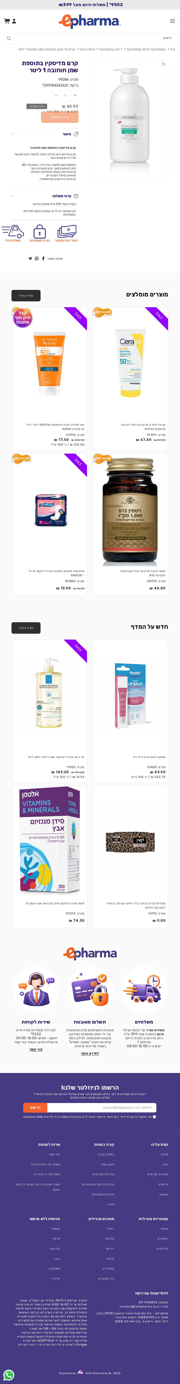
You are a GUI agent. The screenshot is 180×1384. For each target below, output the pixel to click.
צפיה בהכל (26, 295)
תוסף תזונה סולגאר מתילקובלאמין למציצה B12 (143, 573)
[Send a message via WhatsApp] (8, 1375)
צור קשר (54, 1154)
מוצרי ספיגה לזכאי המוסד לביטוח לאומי (38, 1187)
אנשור (164, 1228)
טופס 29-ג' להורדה (47, 1174)
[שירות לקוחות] (36, 989)
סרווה (110, 1258)
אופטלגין (54, 1268)
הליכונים (162, 1248)
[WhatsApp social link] (37, 259)
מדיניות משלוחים (103, 1194)
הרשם (35, 1108)
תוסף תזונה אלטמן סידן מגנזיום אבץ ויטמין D (55, 903)
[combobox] (90, 38)
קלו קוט (55, 1248)
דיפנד (110, 1228)
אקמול (56, 1228)
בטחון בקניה (106, 1154)
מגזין (111, 1204)
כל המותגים (106, 1278)
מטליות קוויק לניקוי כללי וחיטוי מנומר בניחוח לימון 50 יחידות (136, 906)
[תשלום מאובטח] (90, 989)
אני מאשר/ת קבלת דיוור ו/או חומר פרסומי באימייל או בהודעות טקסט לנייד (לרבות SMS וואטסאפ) (87, 1117)
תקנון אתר (107, 1164)
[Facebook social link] (43, 259)
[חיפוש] (9, 38)
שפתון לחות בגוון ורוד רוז (149, 757)
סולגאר (109, 1238)
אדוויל (56, 1278)
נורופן (56, 1238)
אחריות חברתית (157, 1174)
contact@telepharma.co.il (139, 1306)
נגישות (163, 1194)
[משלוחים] (144, 989)
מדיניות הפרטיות (103, 1174)
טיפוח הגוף (87, 49)
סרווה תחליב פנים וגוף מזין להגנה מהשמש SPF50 (143, 427)
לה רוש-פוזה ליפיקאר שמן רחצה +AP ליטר (56, 757)
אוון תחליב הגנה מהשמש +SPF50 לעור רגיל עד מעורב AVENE (55, 427)
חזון (165, 1164)
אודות (164, 1154)
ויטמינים (163, 1238)
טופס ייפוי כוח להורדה (45, 1164)
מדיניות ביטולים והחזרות (98, 1184)
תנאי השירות (27, 1344)
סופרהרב (108, 1268)
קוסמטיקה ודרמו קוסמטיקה (146, 49)
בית (172, 49)
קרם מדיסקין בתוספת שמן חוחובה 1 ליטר (46, 49)
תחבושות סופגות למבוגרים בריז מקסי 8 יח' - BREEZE (57, 573)
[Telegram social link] (30, 259)
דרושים (163, 1184)
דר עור (109, 1248)
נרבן (57, 1258)
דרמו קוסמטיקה (110, 49)
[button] (172, 21)
